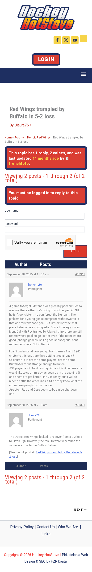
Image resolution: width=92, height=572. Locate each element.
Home (9, 137)
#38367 (80, 274)
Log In (46, 59)
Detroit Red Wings (39, 137)
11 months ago (46, 158)
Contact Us (46, 527)
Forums (20, 137)
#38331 (80, 405)
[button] (84, 74)
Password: (11, 223)
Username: (12, 210)
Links (46, 534)
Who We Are (68, 527)
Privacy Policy (22, 527)
